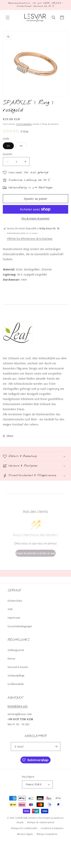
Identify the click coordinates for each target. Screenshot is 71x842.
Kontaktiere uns (18, 706)
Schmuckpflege (16, 675)
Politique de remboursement (41, 822)
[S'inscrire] (56, 746)
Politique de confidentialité (24, 828)
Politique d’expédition (47, 834)
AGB (10, 609)
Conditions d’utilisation (52, 828)
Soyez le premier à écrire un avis (35, 553)
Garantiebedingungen (20, 626)
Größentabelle (16, 684)
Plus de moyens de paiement (35, 218)
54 (8, 145)
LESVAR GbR (21, 818)
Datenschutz (15, 600)
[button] (7, 17)
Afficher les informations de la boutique (29, 238)
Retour (12, 658)
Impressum (14, 617)
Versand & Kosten (18, 667)
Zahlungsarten (16, 650)
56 (23, 146)
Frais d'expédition (24, 124)
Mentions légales (25, 834)
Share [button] (10, 436)
